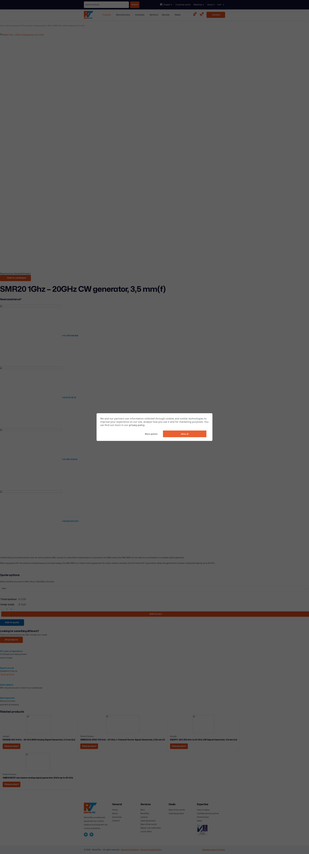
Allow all (184, 433)
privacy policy (136, 425)
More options (151, 433)
